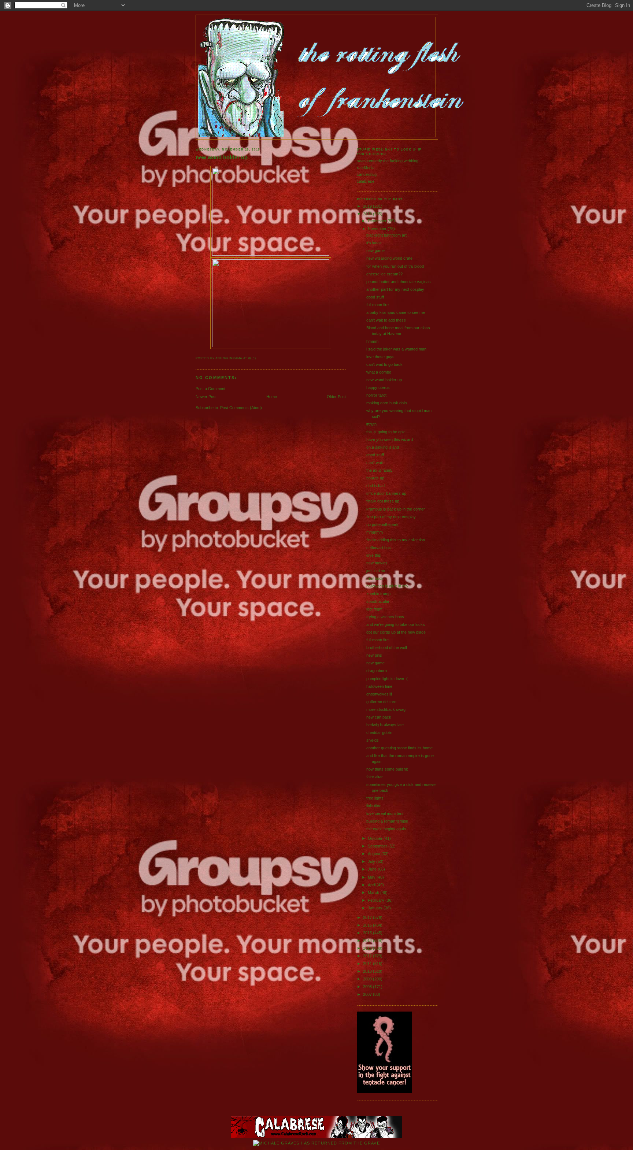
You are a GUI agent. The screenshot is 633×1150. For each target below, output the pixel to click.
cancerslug (367, 174)
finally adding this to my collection (395, 540)
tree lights (375, 798)
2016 (368, 925)
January (376, 908)
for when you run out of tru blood (395, 266)
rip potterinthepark (382, 524)
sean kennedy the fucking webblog (387, 161)
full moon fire (377, 305)
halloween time (379, 686)
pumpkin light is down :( (387, 678)
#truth (371, 424)
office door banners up (386, 493)
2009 (368, 979)
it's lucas (374, 243)
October (376, 838)
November (378, 228)
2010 (368, 971)
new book (375, 578)
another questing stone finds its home (399, 748)
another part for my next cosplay (395, 289)
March (374, 892)
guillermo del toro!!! (383, 702)
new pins (374, 655)
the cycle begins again (386, 829)
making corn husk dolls (386, 403)
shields (372, 740)
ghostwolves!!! (379, 694)
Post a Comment (210, 388)
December (378, 221)
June (373, 869)
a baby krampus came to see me (395, 312)
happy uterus (378, 387)
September (378, 846)
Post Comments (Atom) (241, 407)
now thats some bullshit (387, 769)
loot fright (374, 609)
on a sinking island (382, 447)
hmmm (372, 341)
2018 (368, 214)
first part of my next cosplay (391, 517)
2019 (368, 206)
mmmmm (374, 532)
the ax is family (379, 470)
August (374, 854)
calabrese (365, 181)
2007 (368, 994)
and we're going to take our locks (395, 624)
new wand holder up (222, 157)
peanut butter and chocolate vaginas (398, 281)
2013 (368, 948)
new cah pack (378, 717)
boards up (375, 478)
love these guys (380, 357)
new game (375, 250)
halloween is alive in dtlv (387, 586)
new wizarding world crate (389, 258)
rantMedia (365, 168)
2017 (368, 917)
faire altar (374, 777)
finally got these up (382, 501)
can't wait (374, 462)
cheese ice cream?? (384, 274)
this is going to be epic (386, 432)
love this (373, 555)
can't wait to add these (386, 320)
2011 (368, 963)
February (376, 900)
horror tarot (376, 395)
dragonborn (376, 670)
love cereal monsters (385, 813)
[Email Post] (258, 358)
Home (271, 396)
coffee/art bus (378, 547)
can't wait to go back (384, 364)
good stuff (375, 297)
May (372, 877)
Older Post (336, 396)
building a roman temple (387, 821)
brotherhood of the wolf (386, 647)
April (372, 885)
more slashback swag (386, 709)
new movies (377, 563)
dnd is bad (375, 485)
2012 (368, 956)
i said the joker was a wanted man (396, 349)
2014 (368, 940)
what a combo (378, 372)
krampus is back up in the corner (395, 509)
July (372, 861)
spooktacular (377, 601)
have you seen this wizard (389, 439)
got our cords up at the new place (396, 632)
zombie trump (378, 593)
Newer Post (206, 396)
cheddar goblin (379, 732)
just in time (375, 570)
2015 (368, 933)
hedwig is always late (385, 725)
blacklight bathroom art (386, 235)
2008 (368, 986)
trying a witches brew (385, 617)
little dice (373, 806)
